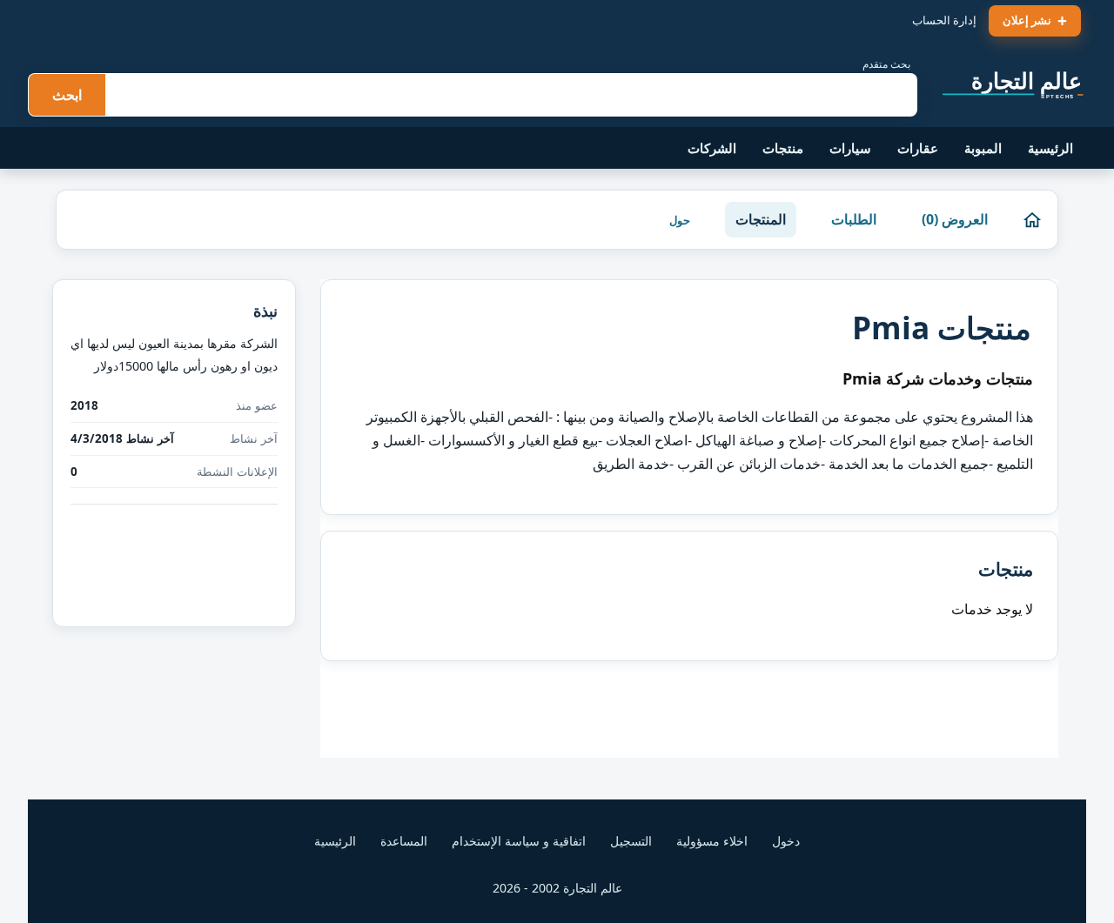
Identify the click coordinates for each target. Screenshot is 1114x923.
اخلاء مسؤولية (712, 841)
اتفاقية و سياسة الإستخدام (519, 841)
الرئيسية (1050, 148)
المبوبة (983, 148)
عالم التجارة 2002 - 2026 (557, 888)
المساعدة (403, 841)
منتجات (782, 148)
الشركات (712, 148)
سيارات (850, 148)
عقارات (917, 148)
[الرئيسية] (1032, 220)
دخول (786, 841)
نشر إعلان (1027, 20)
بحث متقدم (886, 64)
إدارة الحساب (944, 20)
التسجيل (631, 841)
